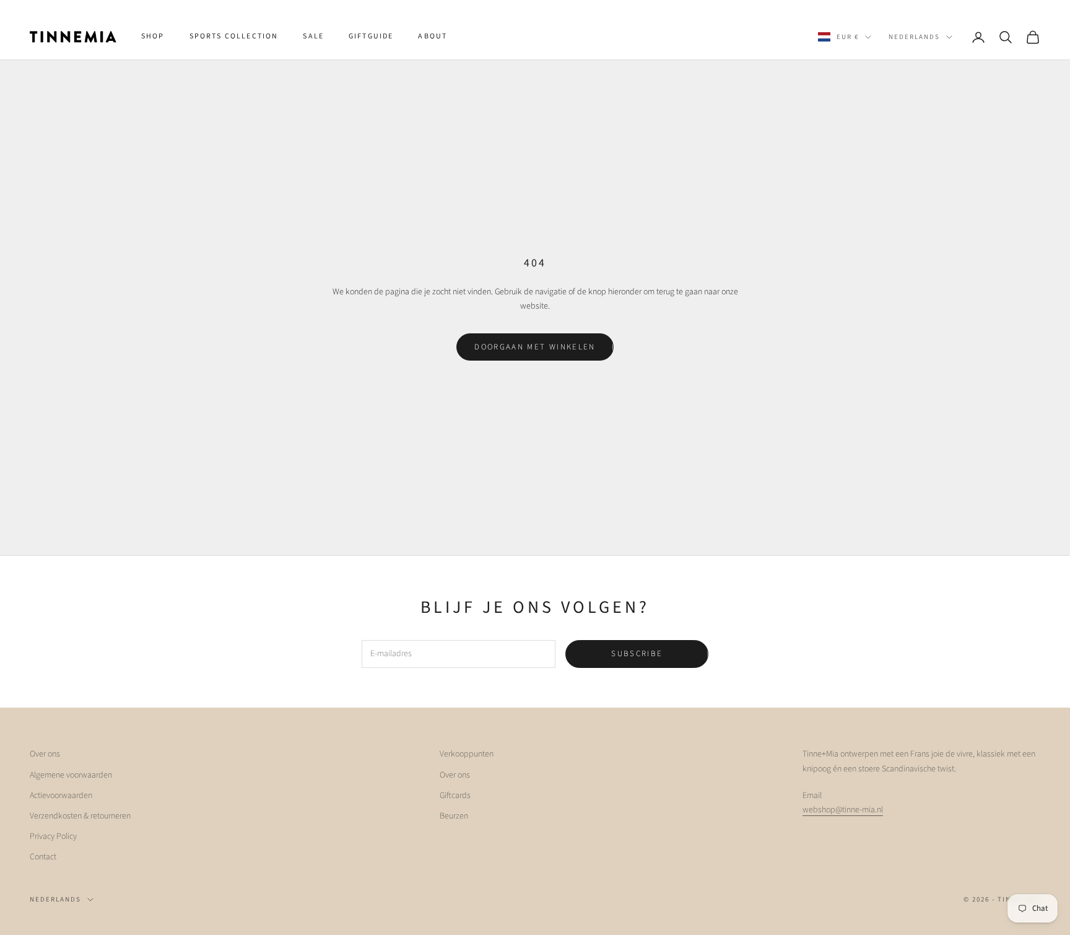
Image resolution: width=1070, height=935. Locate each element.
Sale (313, 36)
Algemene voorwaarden (71, 775)
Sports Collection (234, 36)
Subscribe (637, 653)
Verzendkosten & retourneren (80, 816)
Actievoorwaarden (61, 795)
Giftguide (371, 36)
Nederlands (914, 37)
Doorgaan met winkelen (534, 347)
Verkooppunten (467, 754)
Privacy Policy (53, 836)
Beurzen (454, 816)
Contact (43, 857)
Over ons (45, 754)
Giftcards (455, 795)
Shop (153, 36)
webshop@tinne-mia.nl (842, 810)
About (432, 36)
